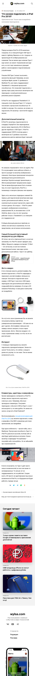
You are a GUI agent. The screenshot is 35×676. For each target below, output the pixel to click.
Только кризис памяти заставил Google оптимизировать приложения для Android (17, 537)
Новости (13, 256)
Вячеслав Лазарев (8, 11)
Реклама (13, 638)
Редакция (14, 634)
